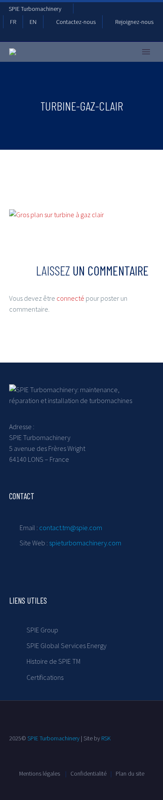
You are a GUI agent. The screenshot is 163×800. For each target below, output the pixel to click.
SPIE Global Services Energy (66, 645)
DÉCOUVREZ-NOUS (83, 65)
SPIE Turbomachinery (35, 9)
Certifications (45, 677)
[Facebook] (84, 10)
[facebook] (12, 792)
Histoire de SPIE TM (53, 661)
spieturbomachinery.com (85, 542)
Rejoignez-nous (134, 22)
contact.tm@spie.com (70, 527)
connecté (70, 298)
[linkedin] (28, 792)
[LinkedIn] (97, 10)
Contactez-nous (76, 22)
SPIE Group (42, 629)
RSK (106, 738)
